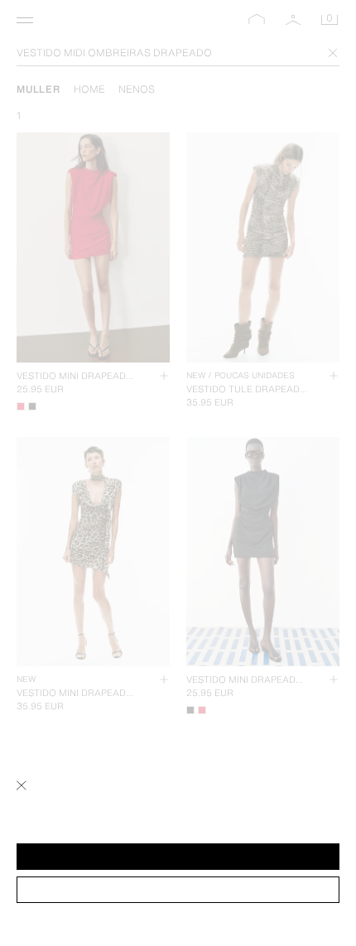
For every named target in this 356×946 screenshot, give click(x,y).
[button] (178, 856)
